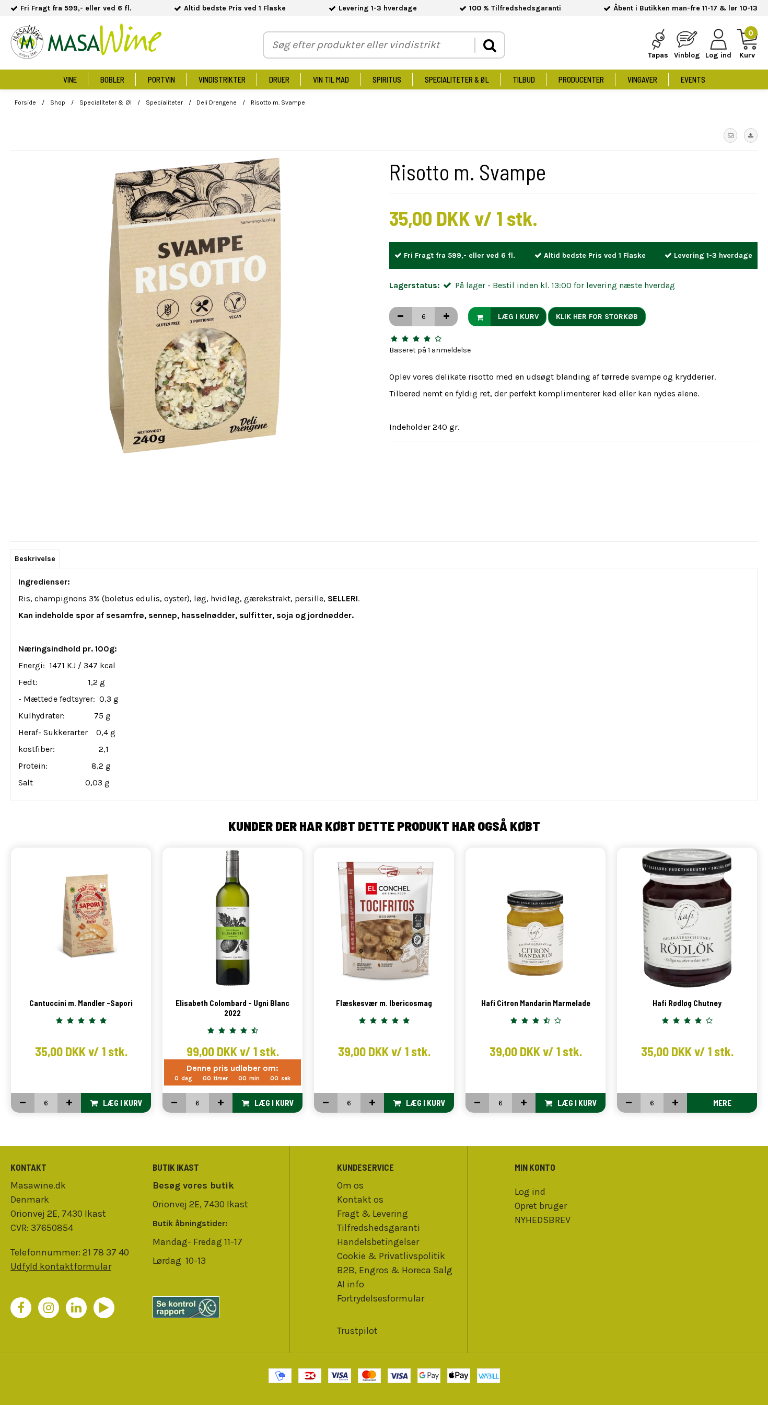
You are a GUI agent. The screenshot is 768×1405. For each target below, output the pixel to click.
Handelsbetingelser (378, 1242)
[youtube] (104, 1307)
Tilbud (524, 79)
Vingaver (642, 79)
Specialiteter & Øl (457, 79)
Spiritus (387, 79)
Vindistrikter (222, 79)
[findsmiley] (218, 1307)
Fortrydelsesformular (380, 1298)
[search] (489, 45)
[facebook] (20, 1307)
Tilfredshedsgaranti (378, 1227)
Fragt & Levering (372, 1213)
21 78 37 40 (106, 1252)
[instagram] (48, 1307)
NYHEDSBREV (543, 1220)
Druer (279, 79)
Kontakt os (360, 1199)
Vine (70, 79)
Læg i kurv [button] (518, 316)
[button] (730, 135)
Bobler (112, 79)
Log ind (530, 1191)
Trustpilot (357, 1331)
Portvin (161, 79)
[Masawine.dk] (86, 43)
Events (693, 79)
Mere (722, 1102)
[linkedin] (76, 1307)
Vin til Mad (331, 79)
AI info (350, 1284)
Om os (350, 1185)
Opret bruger (541, 1206)
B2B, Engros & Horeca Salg (394, 1270)
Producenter (581, 79)
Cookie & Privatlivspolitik (391, 1256)
